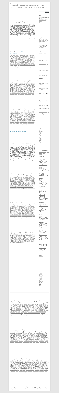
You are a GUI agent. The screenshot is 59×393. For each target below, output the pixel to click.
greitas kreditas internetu (36, 360)
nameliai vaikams (12, 342)
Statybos (20, 171)
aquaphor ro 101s (34, 307)
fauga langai (31, 65)
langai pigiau (28, 188)
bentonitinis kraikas (19, 330)
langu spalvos (33, 78)
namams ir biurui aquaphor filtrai (42, 305)
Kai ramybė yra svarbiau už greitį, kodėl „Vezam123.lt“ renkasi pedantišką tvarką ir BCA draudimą (44, 65)
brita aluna (47, 340)
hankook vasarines (35, 353)
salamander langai (12, 120)
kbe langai (17, 184)
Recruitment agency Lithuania (43, 342)
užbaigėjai (41, 228)
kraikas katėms (21, 339)
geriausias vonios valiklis (13, 313)
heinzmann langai (16, 67)
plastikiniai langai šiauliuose (26, 106)
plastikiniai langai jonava (32, 216)
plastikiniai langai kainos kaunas (14, 218)
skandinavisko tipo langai (15, 121)
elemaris (25, 341)
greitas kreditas (31, 360)
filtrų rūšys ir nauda (19, 300)
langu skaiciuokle (29, 78)
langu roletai (21, 78)
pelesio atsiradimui (37, 357)
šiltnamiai (12, 338)
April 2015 (40, 286)
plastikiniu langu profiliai (18, 116)
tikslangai (11, 123)
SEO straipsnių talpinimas (17, 4)
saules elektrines (41, 202)
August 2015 (40, 282)
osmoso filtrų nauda (12, 302)
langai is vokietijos (14, 186)
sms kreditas (39, 358)
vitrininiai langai (16, 125)
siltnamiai (14, 338)
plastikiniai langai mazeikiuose (21, 104)
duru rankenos (26, 63)
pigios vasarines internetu (45, 355)
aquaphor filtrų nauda (14, 304)
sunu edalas (36, 328)
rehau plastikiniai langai (19, 235)
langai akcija (20, 185)
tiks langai (19, 122)
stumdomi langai (28, 121)
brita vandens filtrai (42, 337)
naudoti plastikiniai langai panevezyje (14, 90)
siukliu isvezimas (27, 343)
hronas (27, 67)
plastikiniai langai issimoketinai (25, 216)
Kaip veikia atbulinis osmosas (42, 53)
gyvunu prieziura (44, 330)
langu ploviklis (41, 363)
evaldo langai (22, 65)
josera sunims (11, 329)
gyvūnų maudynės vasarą (44, 338)
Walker (46, 237)
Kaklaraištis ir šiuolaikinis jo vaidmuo (43, 75)
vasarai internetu (36, 356)
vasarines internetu (21, 353)
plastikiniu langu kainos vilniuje (28, 115)
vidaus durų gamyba (25, 123)
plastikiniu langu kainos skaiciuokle (20, 115)
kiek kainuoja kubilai (37, 312)
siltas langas (22, 120)
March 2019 (40, 268)
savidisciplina (42, 205)
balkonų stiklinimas (15, 59)
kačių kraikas (17, 339)
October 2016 (40, 276)
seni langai (19, 120)
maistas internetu (38, 335)
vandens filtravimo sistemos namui (31, 297)
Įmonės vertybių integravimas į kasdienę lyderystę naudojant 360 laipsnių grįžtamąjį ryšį (43, 20)
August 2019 (40, 266)
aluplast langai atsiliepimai (26, 56)
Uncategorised (40, 142)
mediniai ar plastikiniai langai (22, 81)
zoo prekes (27, 341)
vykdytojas (41, 237)
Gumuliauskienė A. (43, 165)
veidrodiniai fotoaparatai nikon (27, 359)
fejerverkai (22, 336)
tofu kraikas (23, 330)
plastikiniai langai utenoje (15, 109)
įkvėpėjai (41, 250)
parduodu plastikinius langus (24, 93)
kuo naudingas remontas (27, 314)
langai (18, 185)
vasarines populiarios (26, 353)
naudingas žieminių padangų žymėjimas (19, 314)
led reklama (17, 335)
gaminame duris (12, 182)
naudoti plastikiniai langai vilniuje (23, 90)
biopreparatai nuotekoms (37, 343)
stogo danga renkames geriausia (29, 344)
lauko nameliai (46, 341)
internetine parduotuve (12, 333)
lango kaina (31, 190)
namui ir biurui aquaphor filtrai (34, 305)
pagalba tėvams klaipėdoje (39, 387)
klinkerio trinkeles (31, 343)
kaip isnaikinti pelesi (18, 358)
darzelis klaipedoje (33, 387)
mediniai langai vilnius (16, 84)
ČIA (18, 49)
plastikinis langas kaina (30, 110)
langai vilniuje (23, 190)
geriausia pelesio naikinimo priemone (43, 357)
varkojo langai (17, 123)
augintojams (46, 335)
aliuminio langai (13, 172)
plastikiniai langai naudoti (28, 104)
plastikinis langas (25, 110)
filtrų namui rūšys (21, 299)
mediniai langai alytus (12, 82)
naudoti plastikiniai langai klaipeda (22, 89)
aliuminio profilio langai (16, 56)
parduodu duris (23, 92)
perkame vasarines (17, 357)
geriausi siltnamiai (24, 334)
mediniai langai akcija (32, 81)
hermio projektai (24, 67)
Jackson (41, 167)
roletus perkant (13, 139)
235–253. (41, 149)
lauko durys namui (14, 80)
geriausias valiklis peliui (39, 314)
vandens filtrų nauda (14, 300)
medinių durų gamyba (25, 84)
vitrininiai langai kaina (20, 125)
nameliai (43, 341)
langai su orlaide (17, 190)
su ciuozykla (27, 342)
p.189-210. (42, 185)
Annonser (39, 7)
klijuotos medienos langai (29, 184)
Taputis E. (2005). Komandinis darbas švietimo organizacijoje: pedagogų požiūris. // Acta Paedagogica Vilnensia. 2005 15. (43, 221)
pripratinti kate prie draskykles (31, 361)
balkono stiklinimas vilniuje (28, 58)
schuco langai (16, 120)
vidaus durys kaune (16, 124)
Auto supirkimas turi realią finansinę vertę (44, 108)
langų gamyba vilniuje (16, 75)
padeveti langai (12, 92)
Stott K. (46, 216)
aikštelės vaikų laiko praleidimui (17, 311)
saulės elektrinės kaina (42, 203)
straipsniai (13, 336)
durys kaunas (13, 64)
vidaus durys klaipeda (21, 124)
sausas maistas (14, 339)
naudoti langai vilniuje (14, 87)
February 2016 (40, 279)
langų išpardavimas (31, 75)
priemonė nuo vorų (42, 308)
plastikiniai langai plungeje (13, 106)
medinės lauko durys (16, 81)
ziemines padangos (24, 325)
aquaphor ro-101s (16, 305)
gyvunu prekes (19, 331)
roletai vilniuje (31, 235)
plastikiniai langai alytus (31, 214)
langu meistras (19, 77)
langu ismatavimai (27, 75)
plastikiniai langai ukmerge (26, 108)
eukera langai (15, 65)
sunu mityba (31, 332)
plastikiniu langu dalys (20, 112)
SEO (29, 7)
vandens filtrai (39, 301)
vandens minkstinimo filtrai (14, 308)
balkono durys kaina (24, 57)
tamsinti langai (32, 121)
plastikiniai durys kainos (26, 213)
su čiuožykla (31, 342)
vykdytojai (44, 236)
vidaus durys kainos (22, 240)
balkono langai (29, 57)
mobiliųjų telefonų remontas (24, 312)
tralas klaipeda (17, 343)
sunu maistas (32, 328)
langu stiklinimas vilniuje (17, 79)
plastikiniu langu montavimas (21, 232)
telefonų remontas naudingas (25, 311)
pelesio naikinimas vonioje (38, 344)
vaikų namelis (40, 341)
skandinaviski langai (20, 237)
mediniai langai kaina (18, 82)
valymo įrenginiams (45, 384)
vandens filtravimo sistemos (27, 296)
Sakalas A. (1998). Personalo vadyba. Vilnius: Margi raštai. (44, 199)
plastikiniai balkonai (24, 96)
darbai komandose (42, 156)
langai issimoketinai (23, 186)
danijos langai (29, 61)
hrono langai (32, 67)
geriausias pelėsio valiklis (13, 310)
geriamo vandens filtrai (15, 303)
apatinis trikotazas (35, 386)
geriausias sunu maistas (26, 338)
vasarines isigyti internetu (38, 355)
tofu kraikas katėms (31, 341)
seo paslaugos (45, 215)
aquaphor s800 (12, 305)
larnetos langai (22, 79)
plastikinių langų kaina (16, 114)
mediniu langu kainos (23, 85)
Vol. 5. (40, 236)
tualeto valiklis (14, 385)
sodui (38, 337)
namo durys (15, 86)
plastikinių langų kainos (22, 114)
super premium (29, 328)
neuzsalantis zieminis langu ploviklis (24, 363)
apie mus (43, 331)
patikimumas (39, 385)
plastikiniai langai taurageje (19, 108)
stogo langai (24, 121)
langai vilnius (26, 190)
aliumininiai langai (31, 55)
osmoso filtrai (43, 302)
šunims (14, 331)
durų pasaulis (22, 63)
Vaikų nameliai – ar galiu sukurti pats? (43, 39)
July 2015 (40, 283)
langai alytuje (23, 185)
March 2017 (40, 273)
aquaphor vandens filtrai (29, 302)
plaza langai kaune (14, 118)
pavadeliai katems (25, 333)
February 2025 (40, 257)
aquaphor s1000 (29, 305)
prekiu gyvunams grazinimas (21, 327)
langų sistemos (25, 78)
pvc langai (24, 118)
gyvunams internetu (39, 332)
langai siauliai (29, 189)
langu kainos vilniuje (30, 76)
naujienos (46, 331)
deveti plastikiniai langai (17, 62)
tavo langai (22, 238)
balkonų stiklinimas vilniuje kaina (24, 60)
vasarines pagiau (22, 355)
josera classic (30, 315)
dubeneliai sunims (24, 329)
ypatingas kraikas (16, 334)
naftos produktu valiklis (12, 359)
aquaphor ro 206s (46, 307)
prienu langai (18, 118)
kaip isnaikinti (43, 344)
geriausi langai (25, 66)
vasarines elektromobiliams (13, 354)
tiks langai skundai (32, 122)
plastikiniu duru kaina (18, 111)
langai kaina (27, 186)
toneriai (30, 384)
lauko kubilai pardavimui (37, 308)
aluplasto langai (31, 56)
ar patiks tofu (28, 331)
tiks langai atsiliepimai (23, 122)
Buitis (39, 125)
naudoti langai (19, 86)
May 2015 (40, 285)
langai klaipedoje (21, 187)
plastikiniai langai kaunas (29, 218)
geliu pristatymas (31, 386)
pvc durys (21, 118)
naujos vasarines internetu (27, 355)
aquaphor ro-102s (21, 305)
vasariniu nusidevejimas (17, 356)
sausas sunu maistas (41, 333)
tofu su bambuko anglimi (40, 326)
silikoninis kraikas (14, 330)
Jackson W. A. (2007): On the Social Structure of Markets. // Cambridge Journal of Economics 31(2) (44, 172)
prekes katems (33, 333)
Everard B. (41, 160)
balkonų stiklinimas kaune (13, 176)
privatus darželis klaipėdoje (31, 388)
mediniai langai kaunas (29, 82)
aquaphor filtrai (34, 302)
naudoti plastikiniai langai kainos (22, 88)
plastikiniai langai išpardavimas (17, 216)
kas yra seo (14, 309)
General (43, 7)
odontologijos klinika (24, 328)
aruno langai (13, 57)
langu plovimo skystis (37, 363)
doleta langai (29, 62)
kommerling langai (15, 185)
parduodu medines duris (17, 209)
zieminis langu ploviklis (31, 363)
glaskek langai (12, 67)
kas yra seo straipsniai (41, 315)
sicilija (46, 358)
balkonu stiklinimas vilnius (31, 60)
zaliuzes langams (31, 125)
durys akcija (31, 63)
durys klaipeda (20, 64)
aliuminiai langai (27, 55)
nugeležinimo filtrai (19, 308)
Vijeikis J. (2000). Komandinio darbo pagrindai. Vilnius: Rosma (43, 233)
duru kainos (19, 63)
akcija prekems (19, 334)
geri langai (17, 66)
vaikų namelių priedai (25, 384)
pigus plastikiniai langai (13, 95)
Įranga (39, 130)
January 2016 (40, 280)
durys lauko (30, 64)
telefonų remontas (23, 309)
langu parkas (31, 77)
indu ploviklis (14, 386)
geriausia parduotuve (44, 332)
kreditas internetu (37, 327)
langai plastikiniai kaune (18, 189)
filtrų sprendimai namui (38, 297)
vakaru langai (14, 123)
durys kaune (16, 64)
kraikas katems (18, 340)
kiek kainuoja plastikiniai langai (22, 184)
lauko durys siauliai (19, 80)
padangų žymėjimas (18, 312)
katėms (16, 331)
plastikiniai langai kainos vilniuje (22, 218)
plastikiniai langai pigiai (32, 105)
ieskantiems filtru (26, 336)
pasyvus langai (12, 94)
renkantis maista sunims (33, 359)
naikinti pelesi (40, 383)
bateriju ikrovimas (35, 385)
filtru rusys (26, 340)
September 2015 (41, 281)
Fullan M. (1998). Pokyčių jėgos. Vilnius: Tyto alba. (43, 163)
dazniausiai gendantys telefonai (38, 311)
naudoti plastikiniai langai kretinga (31, 89)
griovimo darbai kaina (45, 383)
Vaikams (40, 143)
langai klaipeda (17, 187)
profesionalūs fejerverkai (13, 340)
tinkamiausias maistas (32, 335)
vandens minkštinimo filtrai (30, 300)
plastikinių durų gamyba (13, 111)
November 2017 (41, 270)
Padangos (40, 132)
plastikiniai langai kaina (26, 217)
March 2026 (40, 255)
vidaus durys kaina (30, 123)
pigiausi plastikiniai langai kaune (27, 94)
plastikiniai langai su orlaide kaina (31, 107)
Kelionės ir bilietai (20, 7)
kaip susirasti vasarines (45, 356)
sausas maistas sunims (27, 330)
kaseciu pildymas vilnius (33, 384)
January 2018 (40, 269)
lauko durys (25, 79)
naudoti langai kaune (15, 203)
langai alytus (27, 185)
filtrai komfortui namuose (40, 296)
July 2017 (40, 271)
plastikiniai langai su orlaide (23, 107)
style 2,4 (17, 341)
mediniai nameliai (36, 341)
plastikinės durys (22, 95)
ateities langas (16, 57)
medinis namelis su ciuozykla (24, 337)
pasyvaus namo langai (31, 93)
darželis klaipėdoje (14, 388)
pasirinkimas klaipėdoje (19, 388)
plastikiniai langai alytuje (25, 214)
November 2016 (41, 275)
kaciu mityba (41, 327)
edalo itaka (23, 332)
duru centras (12, 63)
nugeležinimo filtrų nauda (36, 300)
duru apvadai (11, 179)
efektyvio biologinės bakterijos (31, 337)
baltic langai (18, 61)
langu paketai (28, 77)
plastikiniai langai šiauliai (19, 106)
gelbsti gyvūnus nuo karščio (38, 338)
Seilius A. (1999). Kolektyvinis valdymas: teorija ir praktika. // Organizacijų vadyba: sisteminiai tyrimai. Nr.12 (43, 210)
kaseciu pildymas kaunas (39, 384)
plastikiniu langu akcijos (19, 228)
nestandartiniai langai (16, 91)
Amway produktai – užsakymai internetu (43, 36)
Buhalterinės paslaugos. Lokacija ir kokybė (44, 40)
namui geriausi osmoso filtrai (43, 299)
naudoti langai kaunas (29, 86)
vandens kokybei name (39, 298)
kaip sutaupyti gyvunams (34, 330)
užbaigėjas (41, 229)
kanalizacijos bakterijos (17, 337)
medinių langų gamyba (13, 85)
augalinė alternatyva (33, 331)
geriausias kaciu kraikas (31, 311)
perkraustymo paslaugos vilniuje (13, 328)
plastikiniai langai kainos (32, 217)
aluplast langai (21, 56)
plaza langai (24, 117)
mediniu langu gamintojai (31, 84)
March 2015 (40, 287)
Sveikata (40, 140)
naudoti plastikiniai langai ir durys (14, 88)
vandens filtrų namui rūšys (13, 298)
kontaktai (41, 331)
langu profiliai (13, 78)
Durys (39, 127)
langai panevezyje (14, 188)
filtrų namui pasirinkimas (34, 296)
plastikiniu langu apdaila (15, 112)
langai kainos (30, 186)
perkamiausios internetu (31, 339)
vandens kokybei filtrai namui (20, 298)
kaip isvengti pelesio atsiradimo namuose (27, 310)
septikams (11, 385)
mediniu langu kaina (18, 85)
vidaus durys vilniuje (32, 124)
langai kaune (13, 187)
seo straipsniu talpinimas (23, 302)
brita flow (22, 341)
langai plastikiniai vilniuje (24, 189)
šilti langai (25, 120)
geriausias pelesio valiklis (36, 315)
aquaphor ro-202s (32, 306)
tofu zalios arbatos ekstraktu (18, 366)
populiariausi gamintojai (28, 357)
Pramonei (40, 134)
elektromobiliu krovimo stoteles (37, 366)
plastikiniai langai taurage (13, 108)
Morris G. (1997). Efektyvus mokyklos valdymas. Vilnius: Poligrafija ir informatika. (43, 182)
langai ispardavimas (18, 186)
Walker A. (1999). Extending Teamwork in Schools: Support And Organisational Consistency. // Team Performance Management (43, 244)
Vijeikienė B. (42, 230)
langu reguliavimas (17, 78)
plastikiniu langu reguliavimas (24, 116)
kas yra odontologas (36, 340)
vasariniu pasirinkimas (44, 353)
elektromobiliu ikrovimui (28, 327)
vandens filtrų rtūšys (34, 298)
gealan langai (14, 66)
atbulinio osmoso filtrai (17, 302)
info (35, 369)
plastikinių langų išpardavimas (17, 230)
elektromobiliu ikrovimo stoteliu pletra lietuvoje (21, 313)
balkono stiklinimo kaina (13, 175)
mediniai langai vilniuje (16, 200)
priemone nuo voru (32, 308)
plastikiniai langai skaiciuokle (16, 107)
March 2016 (40, 278)
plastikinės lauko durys (18, 212)
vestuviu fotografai (24, 385)
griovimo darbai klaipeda (22, 343)
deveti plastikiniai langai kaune (24, 62)
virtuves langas (12, 125)
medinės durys (12, 81)
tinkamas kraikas (22, 340)
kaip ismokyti (11, 334)
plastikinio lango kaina (20, 110)
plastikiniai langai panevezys (26, 105)
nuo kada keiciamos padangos (18, 325)
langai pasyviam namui (24, 188)
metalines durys (28, 85)
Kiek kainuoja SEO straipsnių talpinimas (43, 105)
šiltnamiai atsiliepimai (12, 335)
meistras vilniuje (20, 328)
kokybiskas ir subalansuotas (19, 333)
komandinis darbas (42, 177)
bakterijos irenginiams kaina (29, 382)
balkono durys (20, 57)
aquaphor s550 (19, 307)
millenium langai (32, 85)
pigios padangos (42, 362)
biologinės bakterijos (44, 336)
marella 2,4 (11, 341)
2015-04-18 (21, 51)
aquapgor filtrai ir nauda (24, 304)
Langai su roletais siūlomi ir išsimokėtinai (18, 131)
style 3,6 (20, 341)
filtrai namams (11, 297)
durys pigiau (11, 181)
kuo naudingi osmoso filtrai (21, 296)
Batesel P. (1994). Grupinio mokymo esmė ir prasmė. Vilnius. (44, 152)
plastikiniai (20, 96)
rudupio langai (23, 119)
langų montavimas (24, 77)
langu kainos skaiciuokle (25, 76)
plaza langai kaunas (18, 234)
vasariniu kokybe (16, 353)
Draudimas (14, 7)
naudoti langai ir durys (23, 86)
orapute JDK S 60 (43, 385)
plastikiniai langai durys (29, 215)
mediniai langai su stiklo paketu (29, 83)
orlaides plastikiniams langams (23, 91)
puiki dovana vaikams (43, 310)
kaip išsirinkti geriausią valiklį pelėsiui (36, 310)
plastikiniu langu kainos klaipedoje (22, 231)
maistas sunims (21, 338)
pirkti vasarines (22, 354)
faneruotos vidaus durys (27, 65)
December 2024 (40, 258)
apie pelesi (33, 357)
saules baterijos (41, 201)
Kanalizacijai (25, 7)
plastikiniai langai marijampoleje (14, 104)
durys (29, 63)
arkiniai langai (11, 173)
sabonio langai (27, 119)
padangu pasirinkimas (34, 325)
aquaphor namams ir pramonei (38, 303)
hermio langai (19, 67)
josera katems (45, 328)
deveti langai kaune (14, 178)
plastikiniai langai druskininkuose (22, 215)
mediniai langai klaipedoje (22, 83)
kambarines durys (13, 184)
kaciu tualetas (37, 329)
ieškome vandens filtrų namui (44, 297)
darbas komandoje (42, 158)
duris (31, 62)
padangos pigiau (17, 364)
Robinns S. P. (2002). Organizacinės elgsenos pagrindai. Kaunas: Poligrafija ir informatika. (43, 192)
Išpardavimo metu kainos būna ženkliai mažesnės (20, 15)
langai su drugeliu (12, 190)
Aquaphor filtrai (41, 78)
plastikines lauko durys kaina (15, 96)
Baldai (39, 124)
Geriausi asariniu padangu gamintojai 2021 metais (31, 326)
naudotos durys (12, 91)
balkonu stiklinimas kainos (27, 59)
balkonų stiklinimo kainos (13, 61)
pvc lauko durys (27, 118)
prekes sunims (37, 333)
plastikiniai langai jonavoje (13, 217)
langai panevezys (19, 188)
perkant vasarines (32, 356)
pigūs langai (33, 94)
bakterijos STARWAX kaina (18, 344)
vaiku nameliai (24, 342)
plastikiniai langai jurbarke (20, 217)
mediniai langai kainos (23, 82)
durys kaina (11, 180)
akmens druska (21, 359)
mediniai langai (28, 81)
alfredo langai (23, 55)
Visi (46, 7)
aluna (44, 340)
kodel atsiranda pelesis (12, 358)
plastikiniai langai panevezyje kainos (18, 105)
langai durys (30, 185)
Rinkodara (40, 135)
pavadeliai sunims (29, 333)
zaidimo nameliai (12, 384)
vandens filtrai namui (45, 296)
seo (32, 385)
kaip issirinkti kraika (32, 338)
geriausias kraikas (37, 339)
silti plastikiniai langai (29, 120)
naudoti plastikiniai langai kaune (14, 89)
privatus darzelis (46, 337)
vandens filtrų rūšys (25, 299)
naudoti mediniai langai (25, 87)
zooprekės (44, 339)
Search (47, 12)
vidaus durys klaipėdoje (26, 124)
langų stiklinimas (12, 79)
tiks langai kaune (28, 122)
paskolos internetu (16, 329)
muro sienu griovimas (28, 385)
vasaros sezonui (27, 356)
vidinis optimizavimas (44, 359)
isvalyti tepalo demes (15, 362)
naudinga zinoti (30, 353)
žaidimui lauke (16, 342)
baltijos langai (21, 61)
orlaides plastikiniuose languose (31, 91)
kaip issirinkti (28, 334)
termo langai (13, 122)
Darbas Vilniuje (37, 342)
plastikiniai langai (31, 213)
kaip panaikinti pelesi (29, 383)
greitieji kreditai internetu (43, 360)
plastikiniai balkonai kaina (30, 96)
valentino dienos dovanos (15, 387)
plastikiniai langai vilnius (21, 226)
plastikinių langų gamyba (20, 229)
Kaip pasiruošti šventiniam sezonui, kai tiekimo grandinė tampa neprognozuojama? (43, 23)
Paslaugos (40, 133)
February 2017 (40, 274)
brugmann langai (25, 61)
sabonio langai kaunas (31, 119)
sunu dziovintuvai (29, 329)
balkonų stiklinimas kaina (21, 59)
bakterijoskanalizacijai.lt (28, 387)
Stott (43, 216)
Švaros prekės (40, 139)
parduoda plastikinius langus (17, 92)
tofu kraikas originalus (15, 327)
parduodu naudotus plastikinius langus (16, 93)
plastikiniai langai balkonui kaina (14, 215)
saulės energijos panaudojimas (43, 203)
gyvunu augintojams (15, 370)
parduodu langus (27, 92)
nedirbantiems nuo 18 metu (34, 358)
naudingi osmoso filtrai (14, 296)
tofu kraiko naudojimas (24, 331)
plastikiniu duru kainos (24, 111)
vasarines (36, 354)
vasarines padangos (29, 325)
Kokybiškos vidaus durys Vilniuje (42, 76)
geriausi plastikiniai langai (31, 66)
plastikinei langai (18, 95)
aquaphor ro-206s (46, 306)
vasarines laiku (18, 354)
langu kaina (17, 76)
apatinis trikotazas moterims (21, 387)
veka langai (21, 123)
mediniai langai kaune (14, 199)
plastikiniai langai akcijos (19, 214)
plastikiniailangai (15, 110)
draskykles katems (21, 361)
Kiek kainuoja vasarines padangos (22, 326)
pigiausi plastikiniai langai (21, 94)
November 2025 (41, 256)
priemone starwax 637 (42, 343)
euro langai (19, 65)
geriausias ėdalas (42, 335)
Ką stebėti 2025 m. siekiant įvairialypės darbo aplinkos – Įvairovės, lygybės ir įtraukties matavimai (43, 46)
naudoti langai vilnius (19, 87)
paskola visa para (29, 358)
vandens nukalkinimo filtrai (34, 301)
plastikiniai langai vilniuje (21, 109)
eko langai (12, 65)
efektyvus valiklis (23, 344)
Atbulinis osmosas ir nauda (42, 90)
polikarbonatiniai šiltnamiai (33, 334)
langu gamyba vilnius (21, 75)
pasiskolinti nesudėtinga (13, 360)
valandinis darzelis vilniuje (41, 328)
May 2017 (40, 272)
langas (29, 190)
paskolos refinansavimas (15, 361)
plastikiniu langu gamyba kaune (16, 113)
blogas (11, 336)
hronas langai (29, 67)
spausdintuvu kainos (19, 385)
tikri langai (16, 122)
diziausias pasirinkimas (27, 354)
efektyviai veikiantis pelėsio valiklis (15, 315)
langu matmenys (16, 77)
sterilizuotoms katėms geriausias (31, 312)
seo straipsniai (40, 216)
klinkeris (34, 344)
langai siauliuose (33, 189)
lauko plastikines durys (24, 80)
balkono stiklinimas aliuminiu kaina (21, 58)
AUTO (11, 7)
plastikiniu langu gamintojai (27, 112)
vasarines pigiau (12, 353)
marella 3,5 (14, 341)
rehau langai (30, 118)
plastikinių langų (29, 111)
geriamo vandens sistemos (45, 301)
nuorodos (11, 332)
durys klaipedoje (24, 64)
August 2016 (40, 277)
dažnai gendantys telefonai (43, 312)
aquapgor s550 (25, 305)
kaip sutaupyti (34, 332)
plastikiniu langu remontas (31, 116)
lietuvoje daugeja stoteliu (30, 313)
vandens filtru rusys (45, 304)
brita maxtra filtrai (41, 340)
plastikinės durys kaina (27, 95)
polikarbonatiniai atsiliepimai (43, 334)
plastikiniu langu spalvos (20, 117)
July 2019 (40, 267)
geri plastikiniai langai (21, 66)
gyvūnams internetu (26, 339)
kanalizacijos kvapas (12, 337)
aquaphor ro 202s (42, 307)
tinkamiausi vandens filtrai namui (23, 297)
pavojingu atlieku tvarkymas (20, 386)
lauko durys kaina (29, 79)
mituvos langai (12, 86)
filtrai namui (29, 336)
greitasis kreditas (27, 360)
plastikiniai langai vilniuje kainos (28, 109)
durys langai (27, 64)
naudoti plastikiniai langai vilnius (31, 90)
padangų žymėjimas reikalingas (36, 313)
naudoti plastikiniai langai (32, 87)
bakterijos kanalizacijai (40, 386)
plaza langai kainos (28, 117)
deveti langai (32, 61)
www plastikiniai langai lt (26, 125)
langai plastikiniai (32, 188)
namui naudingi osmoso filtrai (36, 299)
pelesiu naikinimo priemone (36, 383)
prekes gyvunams (40, 330)
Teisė (32, 7)
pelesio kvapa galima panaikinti (25, 308)
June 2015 (40, 284)
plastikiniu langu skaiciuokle (13, 117)
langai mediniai (30, 187)
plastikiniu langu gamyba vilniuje (24, 113)
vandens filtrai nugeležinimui (43, 300)
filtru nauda (32, 336)
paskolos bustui (33, 327)
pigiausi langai (15, 94)
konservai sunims (33, 329)
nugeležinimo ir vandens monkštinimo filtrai (26, 301)
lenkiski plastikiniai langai (30, 80)
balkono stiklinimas (14, 58)
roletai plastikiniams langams (18, 119)
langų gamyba (12, 75)
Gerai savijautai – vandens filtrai (42, 33)
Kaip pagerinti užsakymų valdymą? (43, 67)
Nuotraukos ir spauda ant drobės (43, 60)
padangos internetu (12, 325)
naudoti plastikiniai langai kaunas (30, 88)
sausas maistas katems (41, 329)
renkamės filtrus (28, 335)
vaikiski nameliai (20, 342)
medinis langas (21, 84)
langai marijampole (25, 187)
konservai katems (14, 369)
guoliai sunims (20, 329)
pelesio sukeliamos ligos (23, 358)
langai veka (20, 190)
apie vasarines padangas (22, 357)
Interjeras (40, 129)
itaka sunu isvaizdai (27, 332)
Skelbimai (35, 7)
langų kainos (20, 76)
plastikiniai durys (21, 213)
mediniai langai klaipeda (15, 83)
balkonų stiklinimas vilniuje (16, 60)
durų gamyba (16, 63)
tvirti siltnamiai (38, 334)
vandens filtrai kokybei (16, 297)
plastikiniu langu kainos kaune (28, 114)
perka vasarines (39, 353)
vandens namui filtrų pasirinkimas (27, 298)
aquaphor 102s (37, 307)
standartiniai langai (20, 121)
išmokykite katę (44, 327)
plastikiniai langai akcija (13, 214)
